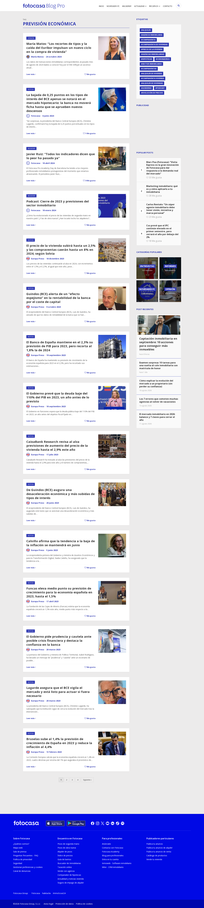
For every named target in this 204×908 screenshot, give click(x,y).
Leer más (30, 74)
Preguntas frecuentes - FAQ (25, 855)
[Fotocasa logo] (26, 823)
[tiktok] (117, 823)
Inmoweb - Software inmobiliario (116, 863)
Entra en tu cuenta (110, 859)
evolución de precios (152, 93)
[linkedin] (112, 823)
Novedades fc (113, 6)
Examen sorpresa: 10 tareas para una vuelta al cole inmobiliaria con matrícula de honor (158, 365)
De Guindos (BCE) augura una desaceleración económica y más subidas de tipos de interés (60, 494)
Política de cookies (84, 903)
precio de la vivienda (152, 49)
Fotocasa (35, 115)
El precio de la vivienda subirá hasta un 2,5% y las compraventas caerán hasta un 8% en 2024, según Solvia (60, 249)
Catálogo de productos (156, 855)
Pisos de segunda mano (68, 843)
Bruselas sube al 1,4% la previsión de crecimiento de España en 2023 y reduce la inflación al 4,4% (59, 743)
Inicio (101, 6)
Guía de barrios (64, 859)
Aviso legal (48, 903)
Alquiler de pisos (65, 851)
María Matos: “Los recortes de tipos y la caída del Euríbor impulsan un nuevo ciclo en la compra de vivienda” (58, 47)
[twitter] (102, 823)
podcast (161, 88)
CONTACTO (167, 6)
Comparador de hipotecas (69, 875)
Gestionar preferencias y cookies (28, 867)
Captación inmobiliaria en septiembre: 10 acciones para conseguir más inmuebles (158, 344)
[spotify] (122, 823)
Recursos (153, 6)
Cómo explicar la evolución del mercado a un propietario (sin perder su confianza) (156, 383)
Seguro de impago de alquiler (71, 882)
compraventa (148, 40)
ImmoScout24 (59, 893)
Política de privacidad (22, 859)
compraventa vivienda (153, 78)
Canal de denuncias (22, 871)
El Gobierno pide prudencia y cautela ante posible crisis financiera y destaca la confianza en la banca (58, 640)
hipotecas (147, 59)
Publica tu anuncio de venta (158, 851)
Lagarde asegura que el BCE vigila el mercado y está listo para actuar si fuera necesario (58, 692)
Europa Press (37, 258)
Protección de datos (65, 903)
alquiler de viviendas (152, 83)
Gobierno (147, 88)
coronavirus (163, 59)
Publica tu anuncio (154, 843)
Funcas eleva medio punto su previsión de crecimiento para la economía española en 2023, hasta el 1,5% (59, 592)
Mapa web (18, 847)
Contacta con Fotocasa (112, 847)
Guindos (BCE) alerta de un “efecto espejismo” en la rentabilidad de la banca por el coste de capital (58, 298)
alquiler (146, 30)
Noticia (30, 89)
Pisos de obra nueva (67, 847)
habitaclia (46, 893)
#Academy (126, 6)
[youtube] (107, 823)
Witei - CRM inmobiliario (113, 867)
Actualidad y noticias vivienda (71, 878)
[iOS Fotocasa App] (55, 823)
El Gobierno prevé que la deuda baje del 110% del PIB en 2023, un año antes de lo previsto (57, 397)
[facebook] (92, 823)
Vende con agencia (66, 871)
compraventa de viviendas (155, 44)
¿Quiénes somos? (21, 843)
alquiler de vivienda (152, 73)
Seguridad (17, 863)
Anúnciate (106, 843)
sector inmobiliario (152, 64)
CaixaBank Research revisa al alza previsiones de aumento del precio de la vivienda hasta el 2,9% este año (57, 445)
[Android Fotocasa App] (76, 823)
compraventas (149, 68)
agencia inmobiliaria (152, 35)
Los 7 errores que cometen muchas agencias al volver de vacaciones (158, 400)
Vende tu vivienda (154, 859)
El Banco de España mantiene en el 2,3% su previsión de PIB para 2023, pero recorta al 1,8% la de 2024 (59, 346)
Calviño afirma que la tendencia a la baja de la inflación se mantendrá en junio (60, 543)
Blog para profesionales (113, 855)
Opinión (31, 38)
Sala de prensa (19, 851)
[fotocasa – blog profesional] (44, 5)
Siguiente (86, 780)
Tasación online (65, 867)
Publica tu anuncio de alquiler (159, 847)
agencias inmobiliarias (153, 54)
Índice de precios (65, 855)
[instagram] (97, 823)
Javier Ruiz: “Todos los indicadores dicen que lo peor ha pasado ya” (60, 156)
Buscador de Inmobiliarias (69, 863)
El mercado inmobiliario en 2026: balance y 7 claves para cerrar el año (157, 417)
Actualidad (139, 6)
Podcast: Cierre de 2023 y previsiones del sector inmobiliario (57, 203)
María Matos (37, 56)
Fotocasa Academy (110, 851)
